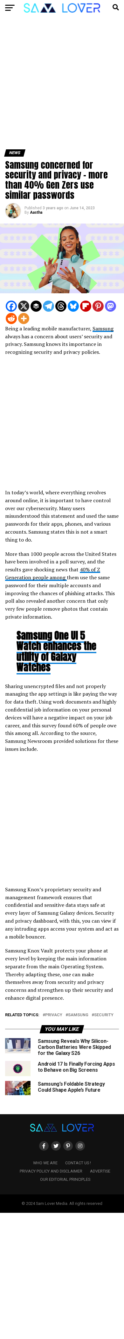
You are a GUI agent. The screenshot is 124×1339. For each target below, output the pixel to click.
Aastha (36, 212)
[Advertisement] (62, 85)
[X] (23, 306)
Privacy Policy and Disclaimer (51, 1171)
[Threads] (60, 306)
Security (104, 1015)
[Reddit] (11, 318)
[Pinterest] (98, 306)
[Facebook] (11, 306)
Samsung (103, 328)
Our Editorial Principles (65, 1179)
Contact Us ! (78, 1162)
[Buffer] (36, 306)
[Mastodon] (110, 306)
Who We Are (45, 1162)
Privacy (53, 1015)
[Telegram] (48, 306)
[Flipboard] (85, 306)
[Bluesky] (73, 306)
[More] (23, 318)
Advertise (100, 1171)
